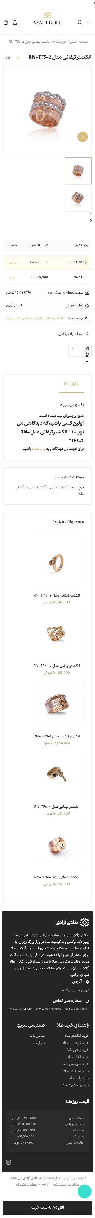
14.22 (78, 262)
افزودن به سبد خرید (47, 1208)
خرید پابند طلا (78, 1079)
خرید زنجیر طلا (78, 1050)
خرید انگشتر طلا (77, 1036)
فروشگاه (60, 42)
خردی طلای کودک (75, 1086)
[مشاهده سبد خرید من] (5, 22)
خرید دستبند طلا (76, 1072)
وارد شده (38, 449)
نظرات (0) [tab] (72, 384)
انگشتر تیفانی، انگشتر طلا (24, 318)
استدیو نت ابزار (26, 1184)
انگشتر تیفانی (53, 318)
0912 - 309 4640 (19, 1010)
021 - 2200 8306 (48, 1010)
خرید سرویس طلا (76, 1064)
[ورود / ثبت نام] (15, 22)
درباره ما (39, 1043)
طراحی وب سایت (67, 1184)
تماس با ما (37, 1036)
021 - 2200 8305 (77, 1010)
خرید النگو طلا (78, 1057)
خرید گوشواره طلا (75, 1043)
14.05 (78, 277)
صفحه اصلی (78, 42)
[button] (18, 58)
